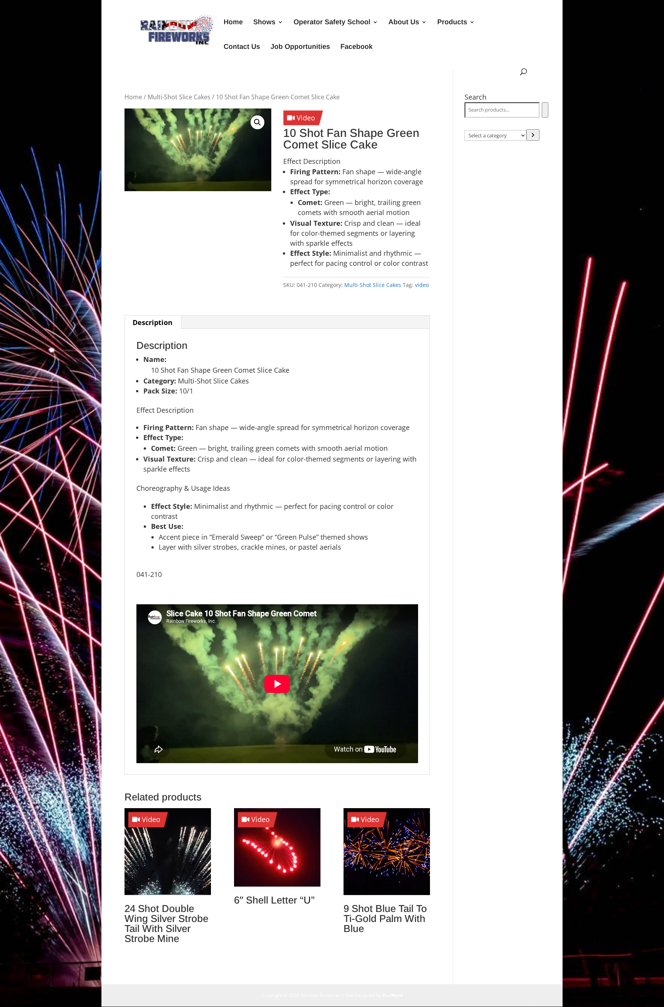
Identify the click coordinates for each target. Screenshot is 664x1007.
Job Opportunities (300, 47)
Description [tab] (153, 322)
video (422, 284)
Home (233, 22)
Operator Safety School (332, 22)
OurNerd (392, 995)
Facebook (356, 47)
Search (475, 97)
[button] (257, 122)
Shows (264, 22)
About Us (403, 22)
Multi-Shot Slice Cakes (179, 97)
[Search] (545, 110)
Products (452, 22)
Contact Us (242, 47)
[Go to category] (533, 135)
